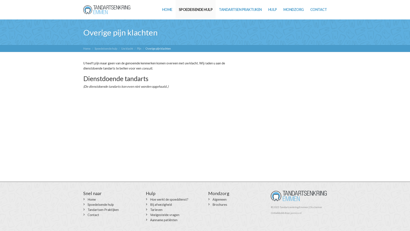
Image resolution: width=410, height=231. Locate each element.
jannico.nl (296, 213)
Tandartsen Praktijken (240, 9)
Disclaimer (316, 207)
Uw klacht (127, 48)
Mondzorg (293, 9)
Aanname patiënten (163, 220)
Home (167, 9)
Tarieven (156, 210)
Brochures (219, 204)
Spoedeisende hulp (196, 9)
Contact (318, 9)
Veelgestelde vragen (164, 215)
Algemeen (219, 199)
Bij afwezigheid (161, 204)
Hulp (272, 9)
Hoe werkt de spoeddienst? (169, 199)
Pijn (139, 48)
